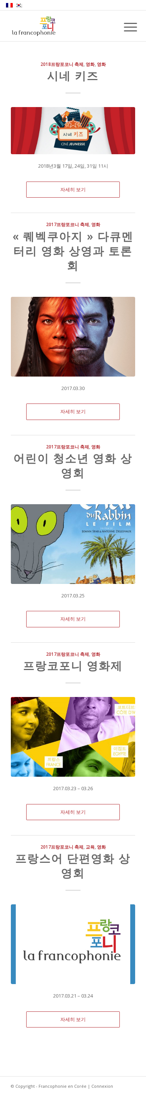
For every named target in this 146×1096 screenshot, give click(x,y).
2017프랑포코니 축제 (67, 224)
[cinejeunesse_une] (73, 130)
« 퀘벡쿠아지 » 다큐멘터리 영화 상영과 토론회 (73, 250)
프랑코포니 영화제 (73, 665)
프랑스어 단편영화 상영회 (73, 865)
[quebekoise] (73, 337)
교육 (90, 847)
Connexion (102, 1086)
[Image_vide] (73, 944)
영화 (90, 64)
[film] (73, 737)
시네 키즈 (73, 75)
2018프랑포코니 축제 (61, 64)
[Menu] (124, 27)
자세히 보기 (73, 189)
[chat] (73, 544)
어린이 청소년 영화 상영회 (73, 465)
